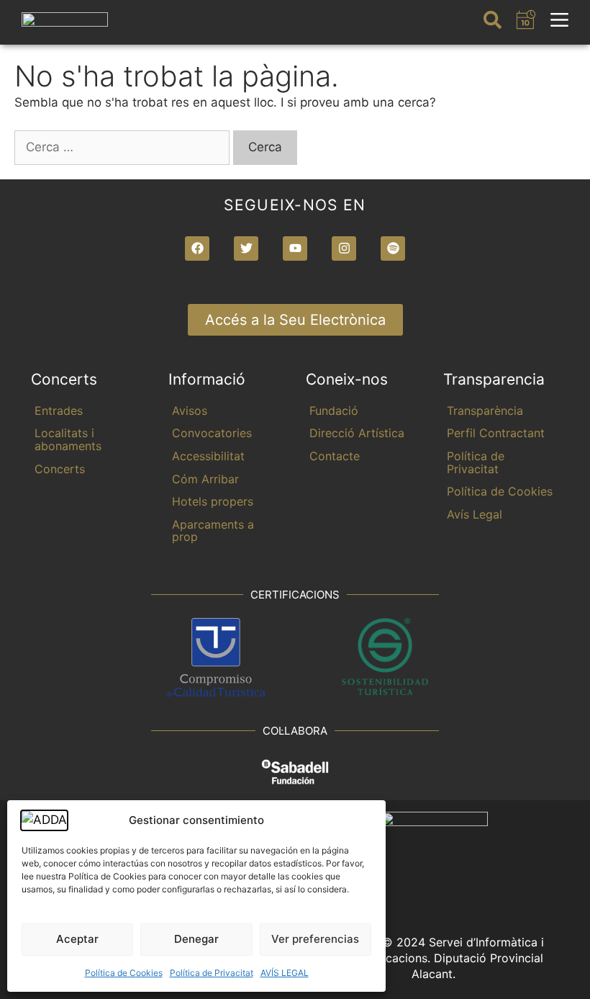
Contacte (334, 456)
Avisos (189, 410)
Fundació (333, 410)
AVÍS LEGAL (284, 972)
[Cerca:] (123, 147)
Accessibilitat (208, 456)
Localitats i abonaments (68, 439)
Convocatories (212, 433)
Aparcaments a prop (213, 531)
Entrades (59, 410)
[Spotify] (393, 248)
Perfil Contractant (496, 433)
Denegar (196, 939)
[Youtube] (295, 248)
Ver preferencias (315, 939)
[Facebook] (197, 248)
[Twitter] (246, 248)
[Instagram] (344, 248)
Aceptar (77, 939)
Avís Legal (474, 514)
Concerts (60, 469)
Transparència (485, 410)
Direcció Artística (356, 433)
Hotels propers (212, 501)
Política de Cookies (124, 972)
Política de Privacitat (211, 972)
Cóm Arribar (205, 479)
